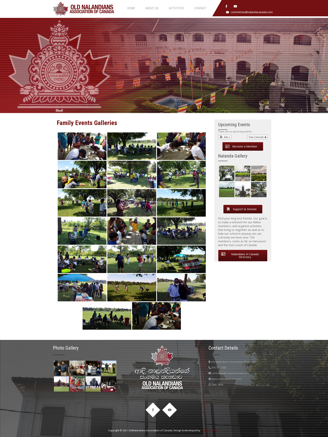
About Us (151, 8)
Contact (200, 8)
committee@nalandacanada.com (252, 12)
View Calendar (256, 137)
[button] (224, 137)
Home (131, 8)
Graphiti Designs (210, 430)
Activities (176, 8)
